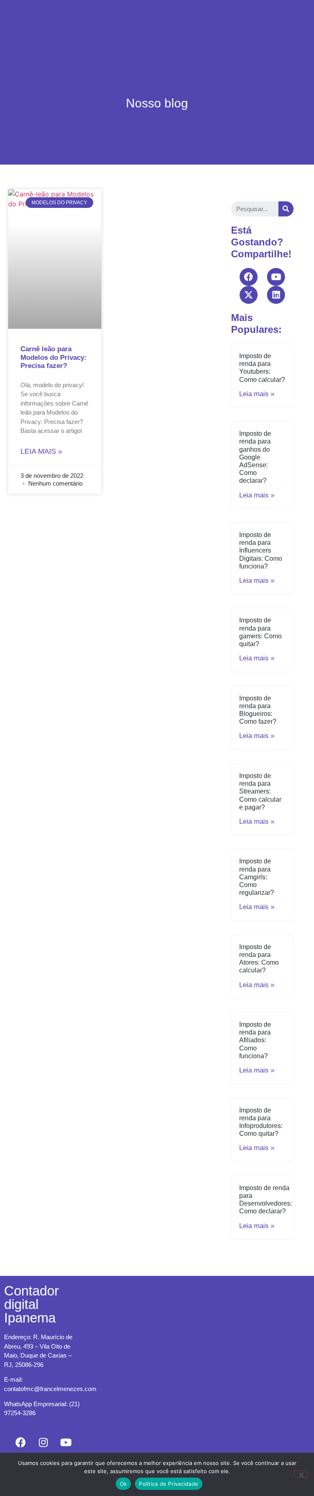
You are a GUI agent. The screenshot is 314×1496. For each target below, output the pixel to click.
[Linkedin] (276, 295)
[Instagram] (43, 1442)
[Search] (286, 208)
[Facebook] (249, 277)
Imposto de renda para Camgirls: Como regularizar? (256, 877)
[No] (301, 1474)
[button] (173, 19)
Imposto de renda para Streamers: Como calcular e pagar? (260, 791)
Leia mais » (41, 451)
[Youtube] (276, 277)
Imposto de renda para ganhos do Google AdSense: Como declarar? (255, 457)
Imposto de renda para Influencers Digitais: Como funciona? (260, 550)
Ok (123, 1483)
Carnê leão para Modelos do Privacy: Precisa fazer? (53, 357)
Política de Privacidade (168, 1483)
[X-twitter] (249, 295)
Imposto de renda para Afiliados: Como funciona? (255, 1040)
